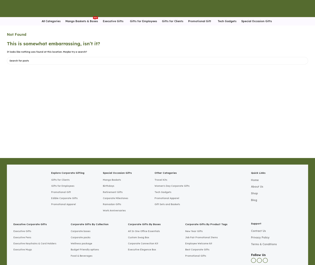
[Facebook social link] (253, 260)
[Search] (301, 8)
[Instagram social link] (259, 260)
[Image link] (30, 186)
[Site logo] (14, 8)
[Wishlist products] (307, 8)
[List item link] (74, 180)
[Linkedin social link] (265, 260)
